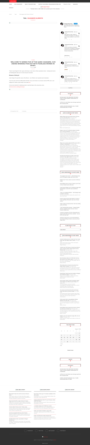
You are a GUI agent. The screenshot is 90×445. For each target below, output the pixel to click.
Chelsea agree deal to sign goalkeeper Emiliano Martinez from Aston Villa (69, 300)
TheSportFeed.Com (69, 31)
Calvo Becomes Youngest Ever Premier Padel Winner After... (27, 15)
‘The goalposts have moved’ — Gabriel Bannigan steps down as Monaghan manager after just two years (70, 176)
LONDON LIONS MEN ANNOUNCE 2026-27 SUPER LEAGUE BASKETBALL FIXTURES (69, 107)
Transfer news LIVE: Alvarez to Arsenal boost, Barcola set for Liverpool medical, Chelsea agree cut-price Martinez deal (70, 248)
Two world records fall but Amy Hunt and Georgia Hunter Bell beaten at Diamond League (69, 290)
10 (61, 337)
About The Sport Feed (30, 4)
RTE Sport (71, 389)
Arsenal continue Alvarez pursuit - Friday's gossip (18, 406)
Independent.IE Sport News (72, 172)
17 (61, 339)
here (29, 82)
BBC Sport (22, 389)
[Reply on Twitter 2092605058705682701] (65, 71)
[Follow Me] (63, 353)
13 (70, 337)
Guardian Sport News (72, 112)
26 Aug (66, 33)
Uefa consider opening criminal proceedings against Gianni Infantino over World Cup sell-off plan (69, 281)
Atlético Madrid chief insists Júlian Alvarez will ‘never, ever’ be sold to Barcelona (69, 117)
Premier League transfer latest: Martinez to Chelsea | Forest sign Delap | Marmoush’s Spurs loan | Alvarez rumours (69, 200)
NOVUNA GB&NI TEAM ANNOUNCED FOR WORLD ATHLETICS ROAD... (31, 1)
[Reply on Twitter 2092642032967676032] (65, 39)
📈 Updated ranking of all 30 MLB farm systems (43, 405)
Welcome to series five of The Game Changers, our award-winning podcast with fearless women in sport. (33, 63)
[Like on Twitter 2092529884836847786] (70, 82)
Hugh (35, 67)
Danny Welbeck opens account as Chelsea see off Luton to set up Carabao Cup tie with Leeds (70, 184)
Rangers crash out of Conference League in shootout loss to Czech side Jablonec (69, 131)
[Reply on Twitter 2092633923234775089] (65, 57)
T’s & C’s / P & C (67, 4)
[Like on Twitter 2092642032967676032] (70, 39)
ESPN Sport (46, 389)
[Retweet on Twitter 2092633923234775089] (67, 57)
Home (10, 4)
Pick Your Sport (18, 4)
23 (79, 339)
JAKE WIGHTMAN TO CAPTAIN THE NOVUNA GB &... (23, 16)
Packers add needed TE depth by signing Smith (42, 410)
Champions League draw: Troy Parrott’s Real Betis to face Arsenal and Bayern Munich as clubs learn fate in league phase (70, 219)
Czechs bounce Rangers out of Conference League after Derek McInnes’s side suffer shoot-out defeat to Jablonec (70, 188)
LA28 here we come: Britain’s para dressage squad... (29, 2)
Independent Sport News (72, 235)
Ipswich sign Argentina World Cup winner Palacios (18, 412)
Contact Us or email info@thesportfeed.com (49, 4)
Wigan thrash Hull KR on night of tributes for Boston (18, 401)
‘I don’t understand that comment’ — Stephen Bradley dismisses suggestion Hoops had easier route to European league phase (69, 208)
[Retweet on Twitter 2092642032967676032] (67, 39)
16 (79, 337)
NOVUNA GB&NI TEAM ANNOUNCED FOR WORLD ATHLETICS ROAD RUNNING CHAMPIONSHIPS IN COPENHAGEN (69, 98)
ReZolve (55, 439)
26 (67, 341)
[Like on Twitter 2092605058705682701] (70, 71)
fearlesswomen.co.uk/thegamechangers (17, 86)
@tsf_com (75, 31)
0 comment (24, 111)
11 (64, 337)
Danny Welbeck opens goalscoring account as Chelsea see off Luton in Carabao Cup (70, 308)
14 (73, 337)
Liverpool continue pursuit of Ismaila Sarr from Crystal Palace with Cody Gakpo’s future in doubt (70, 240)
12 (67, 337)
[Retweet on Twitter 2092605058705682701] (67, 71)
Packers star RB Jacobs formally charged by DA (42, 415)
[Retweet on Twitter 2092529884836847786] (67, 82)
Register (75, 4)
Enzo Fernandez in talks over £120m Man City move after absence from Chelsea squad (69, 258)
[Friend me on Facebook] (61, 353)
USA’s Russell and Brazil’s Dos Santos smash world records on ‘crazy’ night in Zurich (69, 156)
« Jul (61, 345)
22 (76, 339)
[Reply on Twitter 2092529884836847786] (65, 82)
